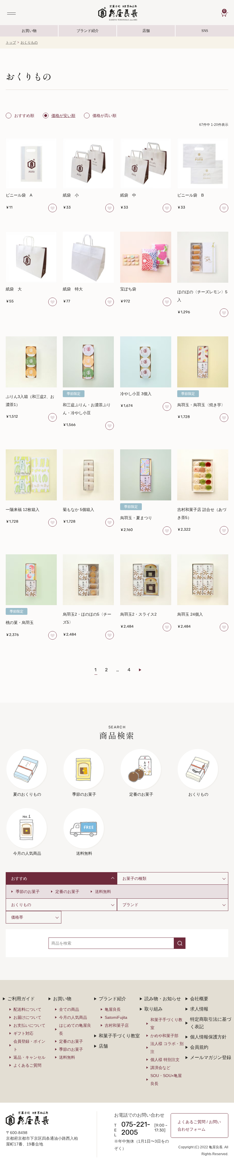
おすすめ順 (24, 115)
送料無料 (103, 891)
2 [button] (106, 670)
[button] (143, 669)
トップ (11, 43)
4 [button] (129, 670)
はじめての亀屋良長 (75, 1029)
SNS (191, 33)
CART (225, 11)
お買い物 (29, 31)
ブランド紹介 (87, 33)
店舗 (146, 31)
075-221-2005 (135, 1128)
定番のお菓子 (67, 891)
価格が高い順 (104, 115)
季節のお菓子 (28, 891)
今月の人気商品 (73, 1017)
